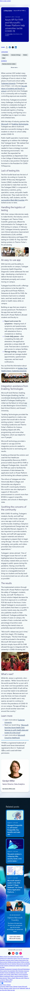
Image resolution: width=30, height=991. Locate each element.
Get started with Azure (13, 956)
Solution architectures (9, 965)
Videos (12, 974)
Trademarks (22, 988)
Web (3, 58)
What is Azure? (4, 956)
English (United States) (6, 981)
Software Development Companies (9, 969)
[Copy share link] (7, 47)
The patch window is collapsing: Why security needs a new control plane (14, 857)
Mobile (25, 55)
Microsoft (4, 124)
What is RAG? (9, 979)
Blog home (8, 10)
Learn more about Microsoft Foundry (15, 937)
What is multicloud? (5, 976)
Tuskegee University (8, 83)
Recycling (4, 990)
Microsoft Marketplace (24, 969)
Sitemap (15, 986)
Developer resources (23, 971)
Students (2, 972)
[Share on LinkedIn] (16, 47)
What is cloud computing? (21, 974)
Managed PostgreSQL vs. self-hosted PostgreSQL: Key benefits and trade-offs (14, 829)
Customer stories (9, 960)
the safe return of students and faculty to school (14, 88)
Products (16, 960)
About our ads (11, 990)
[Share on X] (13, 47)
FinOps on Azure (25, 962)
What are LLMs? (20, 978)
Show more (14, 67)
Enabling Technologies (20, 124)
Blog (17, 971)
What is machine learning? (17, 976)
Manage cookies (8, 988)
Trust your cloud (21, 958)
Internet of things (15, 55)
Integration (5, 55)
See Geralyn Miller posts (8, 788)
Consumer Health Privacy (6, 986)
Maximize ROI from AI (5, 963)
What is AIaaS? (11, 978)
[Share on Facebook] (10, 47)
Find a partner (3, 971)
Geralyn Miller (9, 34)
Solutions (14, 963)
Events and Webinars (10, 972)
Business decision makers (9, 64)
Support (18, 965)
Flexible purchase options (14, 962)
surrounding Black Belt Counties (12, 200)
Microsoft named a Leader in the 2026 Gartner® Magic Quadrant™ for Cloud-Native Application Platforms (14, 886)
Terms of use (16, 988)
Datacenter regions (12, 958)
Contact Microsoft (22, 986)
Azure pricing (22, 960)
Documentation (12, 971)
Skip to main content (5, 1)
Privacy (2, 988)
